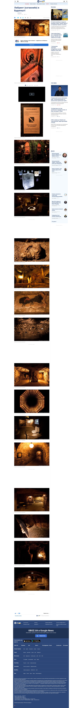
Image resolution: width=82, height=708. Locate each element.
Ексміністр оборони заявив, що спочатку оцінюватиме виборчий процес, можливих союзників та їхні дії (58, 113)
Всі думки (54, 221)
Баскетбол (28, 652)
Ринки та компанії (26, 666)
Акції (35, 659)
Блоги (50, 645)
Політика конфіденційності (60, 622)
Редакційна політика (18, 615)
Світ (29, 645)
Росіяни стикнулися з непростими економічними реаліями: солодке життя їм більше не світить (57, 195)
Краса (31, 673)
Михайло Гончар (54, 172)
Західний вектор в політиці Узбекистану (56, 216)
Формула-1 (39, 652)
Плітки (28, 673)
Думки (52, 151)
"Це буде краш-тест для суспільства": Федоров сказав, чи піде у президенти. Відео (59, 110)
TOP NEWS (54, 83)
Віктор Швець (54, 157)
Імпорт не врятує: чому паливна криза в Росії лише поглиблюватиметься (57, 170)
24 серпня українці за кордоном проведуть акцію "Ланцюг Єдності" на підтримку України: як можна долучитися (59, 23)
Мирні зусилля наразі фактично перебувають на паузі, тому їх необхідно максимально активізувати (59, 125)
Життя (36, 645)
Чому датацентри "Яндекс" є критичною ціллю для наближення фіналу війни (57, 162)
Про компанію (25, 622)
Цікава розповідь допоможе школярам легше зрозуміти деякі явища (56, 40)
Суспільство (58, 645)
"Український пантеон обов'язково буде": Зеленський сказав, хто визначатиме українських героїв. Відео (59, 99)
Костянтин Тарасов (55, 165)
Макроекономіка (33, 666)
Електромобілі (30, 659)
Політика (23, 645)
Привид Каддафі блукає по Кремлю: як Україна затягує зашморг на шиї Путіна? (56, 155)
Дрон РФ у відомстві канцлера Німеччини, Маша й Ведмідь (56, 202)
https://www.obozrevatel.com (51, 678)
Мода (34, 673)
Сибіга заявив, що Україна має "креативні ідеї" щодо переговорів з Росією (59, 121)
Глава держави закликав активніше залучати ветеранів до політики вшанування (59, 103)
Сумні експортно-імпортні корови (57, 209)
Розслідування (45, 645)
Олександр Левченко (55, 218)
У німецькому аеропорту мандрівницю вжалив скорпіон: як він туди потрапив (56, 48)
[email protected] (27, 699)
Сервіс (38, 659)
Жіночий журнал (38, 673)
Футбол (24, 652)
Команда (35, 622)
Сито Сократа (54, 198)
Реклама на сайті (26, 624)
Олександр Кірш (54, 205)
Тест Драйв (25, 659)
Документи (36, 624)
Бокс (35, 652)
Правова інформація (48, 622)
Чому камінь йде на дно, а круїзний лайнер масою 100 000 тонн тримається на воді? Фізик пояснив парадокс (56, 35)
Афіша (24, 673)
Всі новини (65, 645)
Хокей (32, 652)
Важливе (53, 7)
